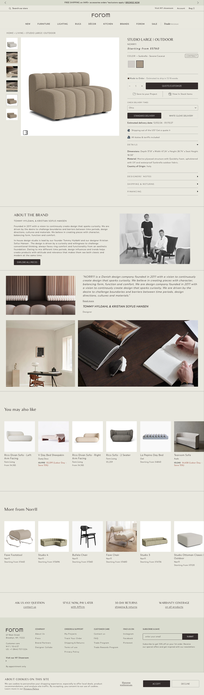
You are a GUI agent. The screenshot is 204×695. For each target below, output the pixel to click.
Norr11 (131, 44)
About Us (40, 634)
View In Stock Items (182, 94)
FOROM (140, 24)
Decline (185, 684)
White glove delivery (181, 116)
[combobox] (22, 8)
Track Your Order (73, 638)
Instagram (128, 634)
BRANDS (124, 24)
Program (171, 23)
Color (146, 56)
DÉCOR (92, 24)
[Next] (197, 3)
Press (38, 638)
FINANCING (134, 191)
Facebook (128, 638)
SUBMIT (190, 637)
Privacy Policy (31, 689)
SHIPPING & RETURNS (140, 184)
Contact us (99, 634)
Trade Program (101, 643)
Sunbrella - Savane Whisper (131, 64)
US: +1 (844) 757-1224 (16, 649)
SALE (154, 24)
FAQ (96, 638)
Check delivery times (137, 102)
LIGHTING (62, 24)
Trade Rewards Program (106, 647)
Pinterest (128, 643)
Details (132, 145)
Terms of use (71, 647)
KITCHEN (108, 24)
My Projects (71, 634)
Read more (88, 301)
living (20, 33)
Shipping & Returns (74, 643)
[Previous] (7, 3)
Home (10, 33)
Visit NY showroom (164, 8)
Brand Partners (43, 643)
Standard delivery (144, 116)
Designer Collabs (44, 647)
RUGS (78, 24)
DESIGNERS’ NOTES (139, 176)
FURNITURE (43, 24)
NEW (27, 24)
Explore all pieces (27, 262)
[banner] (102, 2)
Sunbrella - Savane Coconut (139, 64)
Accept (157, 684)
